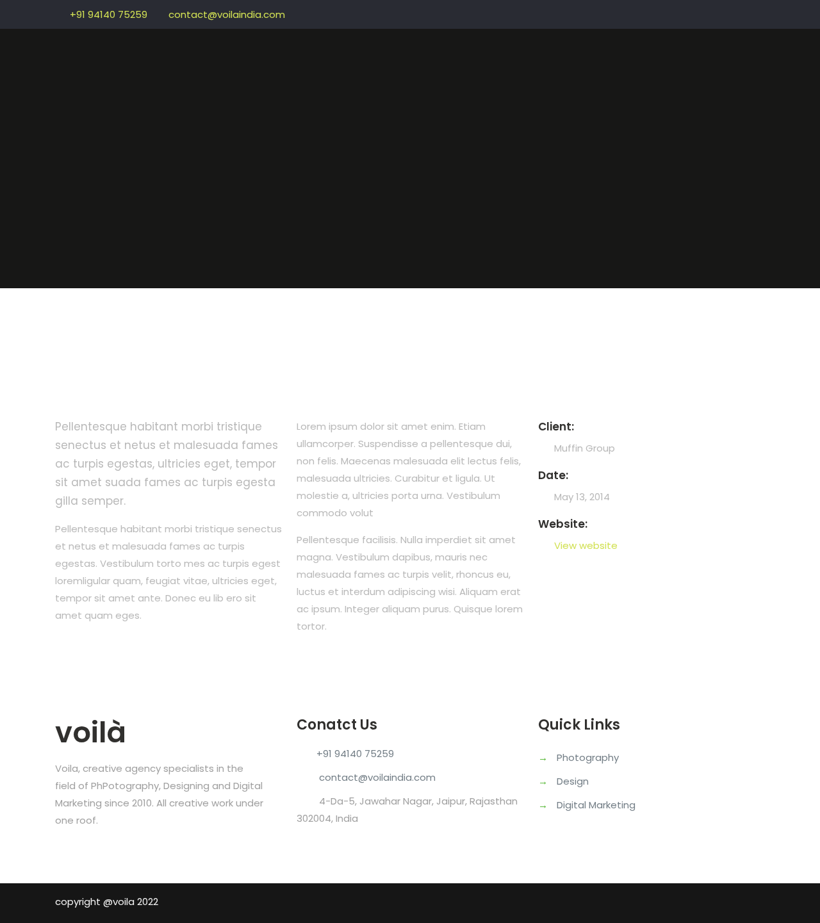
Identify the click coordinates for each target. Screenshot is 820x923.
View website (586, 545)
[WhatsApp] (723, 12)
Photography (588, 757)
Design (573, 781)
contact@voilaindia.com (226, 14)
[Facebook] (741, 12)
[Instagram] (758, 12)
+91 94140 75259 (108, 14)
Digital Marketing (596, 805)
